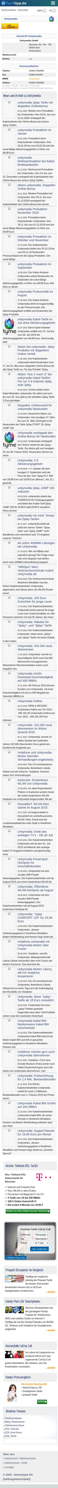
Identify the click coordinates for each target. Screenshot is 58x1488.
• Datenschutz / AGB (15, 1462)
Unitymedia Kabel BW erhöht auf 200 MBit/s (37, 1105)
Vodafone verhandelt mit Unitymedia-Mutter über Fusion (34, 945)
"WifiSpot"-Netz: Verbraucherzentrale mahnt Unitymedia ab (36, 570)
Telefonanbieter (13, 1418)
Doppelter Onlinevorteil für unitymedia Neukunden (35, 407)
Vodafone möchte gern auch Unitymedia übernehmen (36, 1053)
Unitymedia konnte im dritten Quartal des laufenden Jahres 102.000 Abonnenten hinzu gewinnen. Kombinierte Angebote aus (27, 742)
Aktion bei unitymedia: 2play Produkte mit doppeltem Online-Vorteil (36, 350)
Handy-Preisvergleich (18, 1377)
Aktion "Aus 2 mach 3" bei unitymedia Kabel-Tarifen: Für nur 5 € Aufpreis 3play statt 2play (35, 380)
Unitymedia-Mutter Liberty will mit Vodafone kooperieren (35, 973)
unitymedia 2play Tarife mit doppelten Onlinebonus (35, 104)
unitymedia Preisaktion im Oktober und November (34, 238)
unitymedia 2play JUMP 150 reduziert (36, 489)
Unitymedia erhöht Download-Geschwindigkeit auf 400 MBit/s (35, 677)
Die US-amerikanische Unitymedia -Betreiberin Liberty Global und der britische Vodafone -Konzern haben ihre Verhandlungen (27, 769)
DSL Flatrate (12, 1429)
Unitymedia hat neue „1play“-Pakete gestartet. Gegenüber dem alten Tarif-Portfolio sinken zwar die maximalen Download (29, 1010)
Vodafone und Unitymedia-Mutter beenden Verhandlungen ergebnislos (35, 756)
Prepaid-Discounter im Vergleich (24, 1270)
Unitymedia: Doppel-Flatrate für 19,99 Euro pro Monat (36, 1132)
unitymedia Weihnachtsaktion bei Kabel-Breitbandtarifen (36, 161)
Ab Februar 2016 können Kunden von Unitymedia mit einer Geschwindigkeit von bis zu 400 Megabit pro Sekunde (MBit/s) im (29, 690)
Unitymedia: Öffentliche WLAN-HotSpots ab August (35, 888)
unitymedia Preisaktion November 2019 (32, 210)
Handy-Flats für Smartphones (23, 1301)
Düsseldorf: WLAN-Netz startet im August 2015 (33, 805)
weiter (51, 1291)
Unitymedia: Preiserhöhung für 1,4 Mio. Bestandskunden (37, 1077)
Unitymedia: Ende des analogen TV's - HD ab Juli (35, 833)
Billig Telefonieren (15, 1421)
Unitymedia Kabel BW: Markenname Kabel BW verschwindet (33, 1024)
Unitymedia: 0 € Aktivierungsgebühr (30, 462)
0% (50, 10)
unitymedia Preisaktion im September (34, 265)
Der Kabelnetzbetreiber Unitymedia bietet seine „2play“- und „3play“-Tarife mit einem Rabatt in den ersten (28, 635)
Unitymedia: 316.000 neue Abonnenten (35, 647)
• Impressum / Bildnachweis (19, 1458)
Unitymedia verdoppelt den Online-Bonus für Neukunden (37, 434)
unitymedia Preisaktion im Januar (34, 131)
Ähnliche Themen (15, 1411)
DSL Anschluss (13, 1432)
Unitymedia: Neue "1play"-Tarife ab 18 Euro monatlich (36, 998)
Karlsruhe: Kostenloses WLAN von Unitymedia (33, 781)
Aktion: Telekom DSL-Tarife (22, 1166)
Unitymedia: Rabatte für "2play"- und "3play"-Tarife (35, 623)
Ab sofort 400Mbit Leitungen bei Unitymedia (36, 544)
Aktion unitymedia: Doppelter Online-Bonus (36, 187)
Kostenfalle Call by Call (19, 1346)
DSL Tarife (11, 1436)
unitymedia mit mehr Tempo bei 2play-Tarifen (36, 517)
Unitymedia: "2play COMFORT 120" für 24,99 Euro (35, 917)
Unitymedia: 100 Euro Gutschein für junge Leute (35, 599)
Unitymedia (34, 78)
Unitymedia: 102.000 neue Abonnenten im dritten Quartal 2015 (35, 728)
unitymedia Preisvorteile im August (35, 293)
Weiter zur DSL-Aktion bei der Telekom (26, 1211)
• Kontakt (8, 1467)
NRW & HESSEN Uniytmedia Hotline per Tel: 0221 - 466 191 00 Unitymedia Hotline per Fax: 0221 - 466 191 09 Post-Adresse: (29, 713)
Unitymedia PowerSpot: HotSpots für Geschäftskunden (33, 862)
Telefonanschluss (14, 1425)
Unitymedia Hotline (30, 701)
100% (39, 10)
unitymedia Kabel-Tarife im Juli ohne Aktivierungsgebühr (36, 321)
